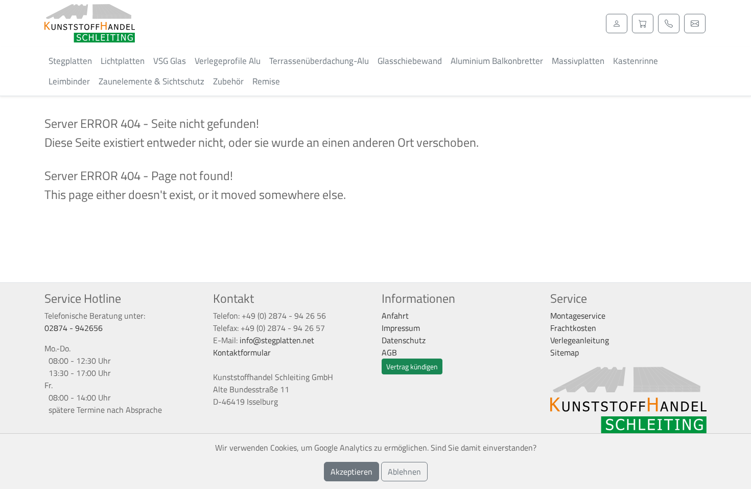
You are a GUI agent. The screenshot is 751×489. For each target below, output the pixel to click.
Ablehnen (404, 471)
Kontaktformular (242, 352)
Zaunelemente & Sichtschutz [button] (151, 81)
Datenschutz (404, 340)
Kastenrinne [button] (635, 61)
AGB (389, 352)
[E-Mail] (695, 23)
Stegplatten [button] (70, 61)
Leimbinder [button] (69, 81)
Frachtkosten (573, 328)
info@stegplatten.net (277, 340)
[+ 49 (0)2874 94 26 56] (668, 23)
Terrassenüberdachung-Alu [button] (319, 61)
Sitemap (564, 352)
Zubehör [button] (228, 81)
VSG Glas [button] (169, 61)
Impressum (401, 328)
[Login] (616, 23)
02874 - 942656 (73, 328)
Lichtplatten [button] (123, 61)
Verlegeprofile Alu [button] (228, 61)
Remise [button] (266, 81)
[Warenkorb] (642, 23)
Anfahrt (395, 315)
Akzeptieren (351, 471)
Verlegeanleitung (579, 340)
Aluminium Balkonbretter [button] (497, 61)
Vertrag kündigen (412, 366)
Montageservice (577, 315)
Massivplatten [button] (578, 61)
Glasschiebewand (410, 61)
